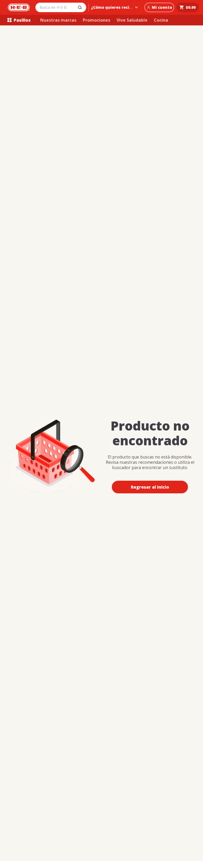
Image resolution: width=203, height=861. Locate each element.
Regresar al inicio (150, 487)
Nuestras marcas (58, 20)
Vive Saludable (132, 20)
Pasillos (22, 20)
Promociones (96, 20)
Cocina (161, 20)
